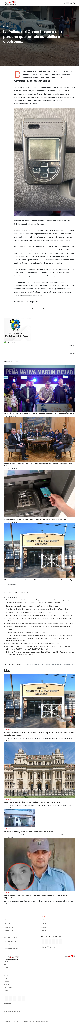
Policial (43, 916)
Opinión (43, 923)
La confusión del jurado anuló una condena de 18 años (28, 832)
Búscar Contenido (10, 945)
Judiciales (7, 729)
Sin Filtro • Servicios (11, 937)
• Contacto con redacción (12, 1011)
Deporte (44, 931)
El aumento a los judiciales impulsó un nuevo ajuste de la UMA (32, 802)
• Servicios (7, 1003)
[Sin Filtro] (10, 3)
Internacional (8, 927)
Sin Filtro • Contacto (11, 941)
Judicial (43, 920)
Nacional (7, 923)
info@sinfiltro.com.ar (48, 947)
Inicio (6, 961)
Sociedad (44, 927)
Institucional (8, 931)
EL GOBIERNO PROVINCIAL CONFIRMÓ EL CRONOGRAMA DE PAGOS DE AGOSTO (35, 519)
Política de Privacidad (11, 948)
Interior (6, 920)
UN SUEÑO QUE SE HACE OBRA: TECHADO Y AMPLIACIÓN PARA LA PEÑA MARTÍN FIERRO (39, 413)
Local (6, 916)
